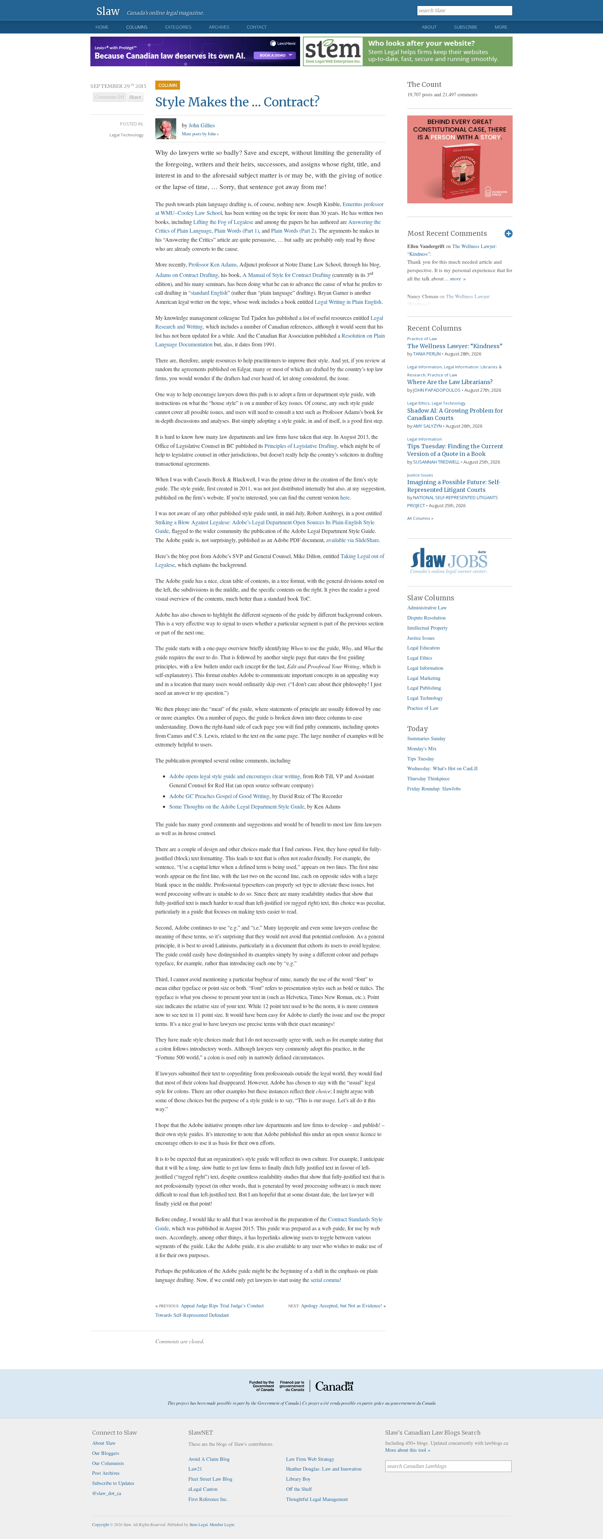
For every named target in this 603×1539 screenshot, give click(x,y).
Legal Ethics (418, 403)
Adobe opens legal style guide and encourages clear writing (234, 776)
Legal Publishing (424, 687)
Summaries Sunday (426, 738)
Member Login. (222, 1524)
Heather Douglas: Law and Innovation (324, 1468)
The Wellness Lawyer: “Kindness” (454, 346)
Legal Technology (126, 134)
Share (135, 97)
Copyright (100, 1524)
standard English (209, 292)
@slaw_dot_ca (106, 1493)
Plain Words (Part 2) (293, 230)
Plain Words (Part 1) (236, 230)
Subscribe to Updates (113, 1483)
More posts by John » (200, 133)
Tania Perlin (427, 354)
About (429, 27)
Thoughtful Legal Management (317, 1499)
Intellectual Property (427, 627)
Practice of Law (422, 338)
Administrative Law (427, 607)
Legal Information (424, 366)
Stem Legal (198, 1524)
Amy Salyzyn (427, 426)
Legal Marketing (423, 678)
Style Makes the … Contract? (237, 102)
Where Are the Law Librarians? (450, 381)
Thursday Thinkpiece (428, 778)
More (501, 27)
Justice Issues (420, 475)
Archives (219, 27)
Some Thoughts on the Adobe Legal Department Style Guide (236, 806)
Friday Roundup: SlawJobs (434, 788)
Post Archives (106, 1473)
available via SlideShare (352, 539)
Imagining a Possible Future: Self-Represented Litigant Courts (454, 486)
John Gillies (202, 125)
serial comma (325, 1279)
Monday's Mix (422, 748)
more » (458, 278)
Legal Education (423, 647)
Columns (137, 27)
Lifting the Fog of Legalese (223, 221)
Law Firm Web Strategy (310, 1459)
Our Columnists (108, 1463)
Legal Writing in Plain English (348, 301)
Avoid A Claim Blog (209, 1459)
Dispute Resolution (426, 617)
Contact (257, 27)
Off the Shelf (299, 1489)
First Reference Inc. (208, 1499)
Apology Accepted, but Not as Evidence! (341, 1305)
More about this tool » (407, 1450)
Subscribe (465, 27)
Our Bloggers (105, 1453)
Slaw (108, 11)
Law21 (195, 1468)
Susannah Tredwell (436, 462)
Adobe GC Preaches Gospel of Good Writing (219, 795)
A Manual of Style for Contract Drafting (287, 274)
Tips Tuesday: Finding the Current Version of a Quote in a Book (455, 450)
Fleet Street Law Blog (210, 1479)
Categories (178, 27)
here (345, 497)
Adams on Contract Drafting (186, 274)
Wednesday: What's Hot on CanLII (442, 768)
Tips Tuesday (420, 758)
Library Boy (298, 1479)
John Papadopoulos (437, 390)
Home (102, 27)
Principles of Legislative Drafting (301, 445)
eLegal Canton (202, 1489)
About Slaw (104, 1443)
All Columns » (420, 518)
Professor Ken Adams (212, 264)
